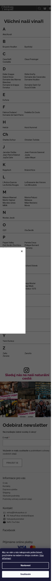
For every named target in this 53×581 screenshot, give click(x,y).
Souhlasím (25, 574)
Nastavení (25, 565)
